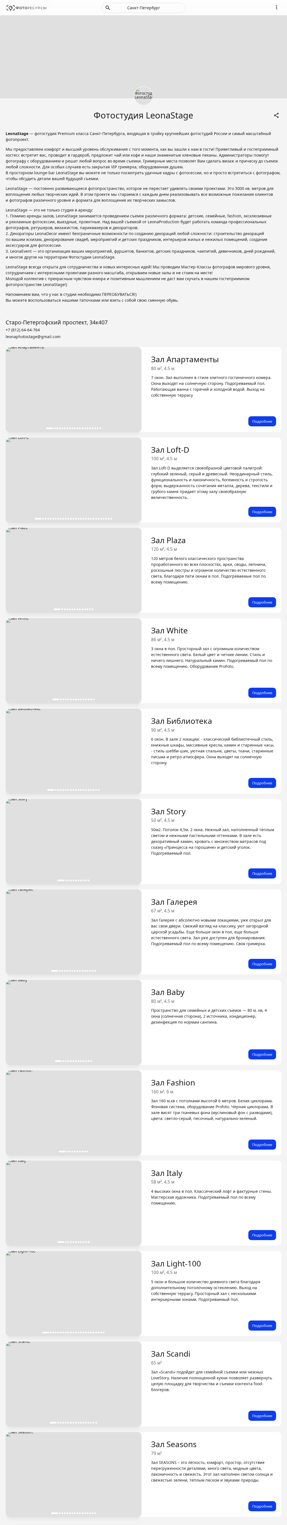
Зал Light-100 (176, 1263)
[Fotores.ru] (26, 8)
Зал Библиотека (181, 720)
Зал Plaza (168, 540)
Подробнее (262, 421)
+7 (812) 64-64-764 (23, 330)
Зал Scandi (170, 1353)
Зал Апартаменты (185, 359)
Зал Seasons (173, 1444)
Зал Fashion (173, 1082)
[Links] (276, 115)
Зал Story (168, 811)
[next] (132, 389)
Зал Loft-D (170, 449)
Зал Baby (167, 992)
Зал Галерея (174, 901)
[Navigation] (276, 7)
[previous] (15, 389)
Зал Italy (166, 1173)
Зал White (169, 630)
